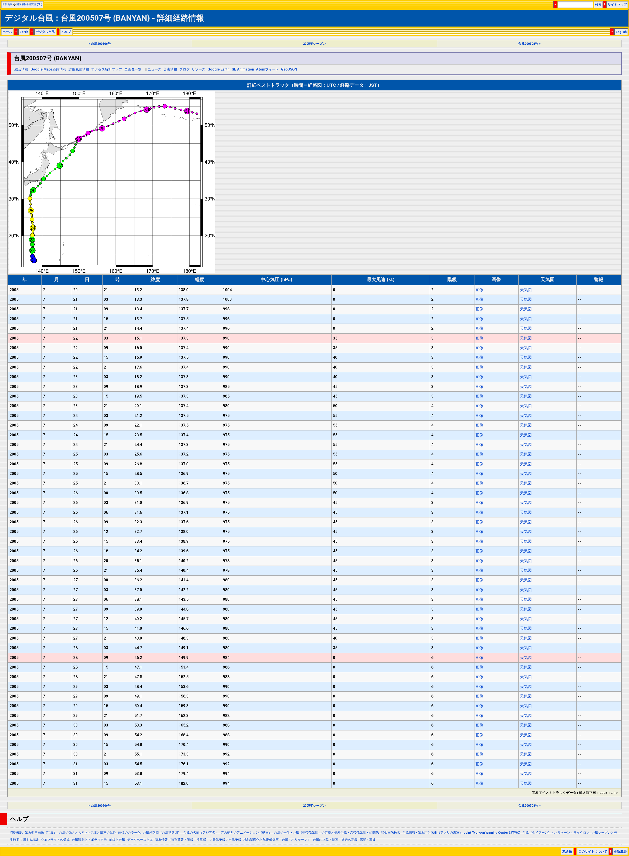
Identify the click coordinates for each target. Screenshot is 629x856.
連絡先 (567, 851)
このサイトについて (592, 851)
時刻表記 (16, 832)
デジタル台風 (45, 32)
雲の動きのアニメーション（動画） (246, 832)
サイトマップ (617, 4)
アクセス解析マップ (106, 69)
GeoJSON (289, 69)
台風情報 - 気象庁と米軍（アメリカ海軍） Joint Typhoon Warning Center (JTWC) (461, 832)
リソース (198, 69)
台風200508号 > (529, 43)
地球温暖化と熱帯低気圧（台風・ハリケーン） (277, 840)
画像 (479, 289)
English (621, 32)
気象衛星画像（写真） (41, 832)
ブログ (184, 69)
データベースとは (140, 840)
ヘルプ (66, 32)
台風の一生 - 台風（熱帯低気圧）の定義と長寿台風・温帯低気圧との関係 (326, 832)
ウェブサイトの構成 (55, 840)
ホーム (7, 32)
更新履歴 (620, 851)
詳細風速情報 (79, 69)
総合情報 (21, 69)
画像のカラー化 (129, 832)
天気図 (526, 289)
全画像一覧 (133, 69)
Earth (24, 32)
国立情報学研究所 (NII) (29, 4)
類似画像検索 (390, 832)
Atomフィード (267, 69)
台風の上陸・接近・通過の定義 (335, 840)
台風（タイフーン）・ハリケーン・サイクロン (555, 832)
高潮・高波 (368, 840)
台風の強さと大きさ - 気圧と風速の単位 (87, 832)
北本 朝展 (7, 4)
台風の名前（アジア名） (200, 832)
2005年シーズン (314, 43)
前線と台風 (117, 840)
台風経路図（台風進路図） (162, 832)
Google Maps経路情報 (48, 69)
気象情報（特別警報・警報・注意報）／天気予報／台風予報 (198, 840)
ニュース (154, 69)
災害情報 (170, 69)
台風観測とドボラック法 (89, 840)
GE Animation (243, 69)
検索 (598, 4)
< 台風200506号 (99, 43)
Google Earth (218, 69)
